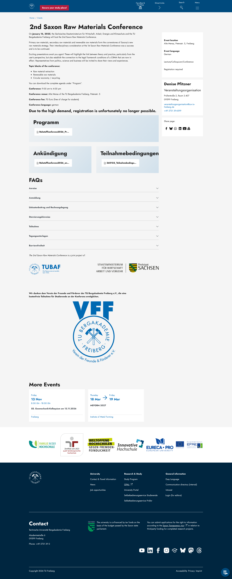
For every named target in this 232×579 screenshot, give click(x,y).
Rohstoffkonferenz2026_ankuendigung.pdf (55, 162)
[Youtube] (142, 550)
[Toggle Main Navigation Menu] (197, 8)
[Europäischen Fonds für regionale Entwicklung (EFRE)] (189, 444)
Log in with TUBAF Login (183, 495)
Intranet (169, 489)
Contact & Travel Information (103, 479)
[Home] (31, 6)
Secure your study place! (54, 7)
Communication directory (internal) (181, 484)
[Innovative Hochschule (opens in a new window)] (130, 444)
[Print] (188, 128)
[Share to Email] (184, 128)
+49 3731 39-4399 (172, 110)
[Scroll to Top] (225, 561)
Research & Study (133, 473)
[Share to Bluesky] (171, 128)
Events (39, 18)
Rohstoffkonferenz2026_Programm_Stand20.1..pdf (55, 131)
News (92, 484)
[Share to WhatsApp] (175, 128)
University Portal (131, 489)
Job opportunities (98, 489)
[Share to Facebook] (166, 128)
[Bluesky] (183, 550)
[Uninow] (174, 550)
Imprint (199, 570)
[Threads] (199, 550)
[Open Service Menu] (225, 572)
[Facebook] (158, 550)
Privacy (191, 570)
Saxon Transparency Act (173, 525)
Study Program (130, 479)
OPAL (126, 484)
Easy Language (172, 479)
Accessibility (181, 570)
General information (176, 473)
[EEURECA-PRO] (160, 444)
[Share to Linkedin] (180, 128)
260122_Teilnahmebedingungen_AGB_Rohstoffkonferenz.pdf (122, 162)
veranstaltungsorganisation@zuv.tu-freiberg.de (179, 105)
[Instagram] (166, 550)
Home (32, 18)
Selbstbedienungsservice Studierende (140, 495)
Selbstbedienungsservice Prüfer (138, 500)
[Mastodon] (191, 550)
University (95, 473)
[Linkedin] (150, 550)
